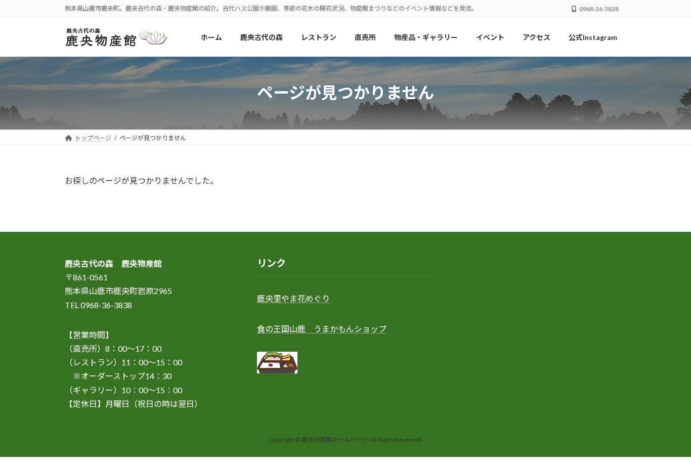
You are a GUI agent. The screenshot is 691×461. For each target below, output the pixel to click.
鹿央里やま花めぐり (293, 299)
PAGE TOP (665, 437)
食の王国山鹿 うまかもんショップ (321, 328)
